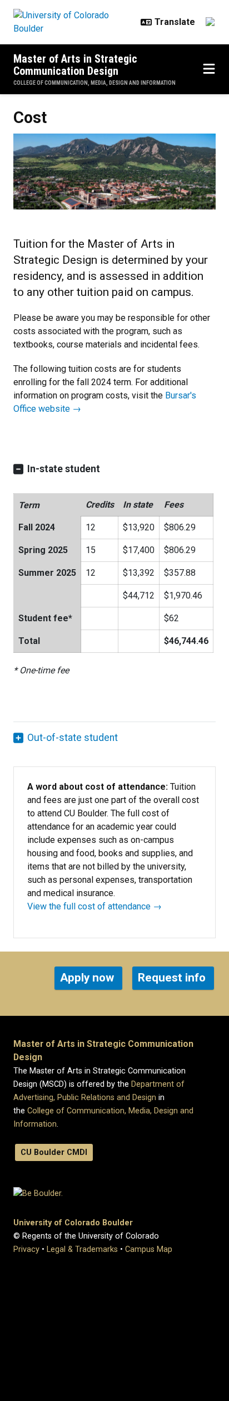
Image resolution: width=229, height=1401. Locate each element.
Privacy (26, 1249)
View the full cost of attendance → (94, 906)
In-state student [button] (63, 468)
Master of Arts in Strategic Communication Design (75, 65)
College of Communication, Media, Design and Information (94, 83)
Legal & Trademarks (82, 1249)
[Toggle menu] (209, 69)
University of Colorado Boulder (73, 1223)
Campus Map (148, 1249)
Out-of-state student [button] (72, 737)
